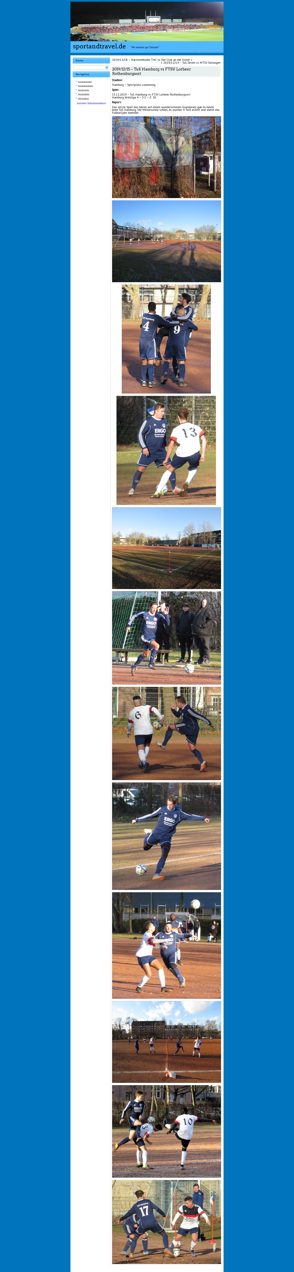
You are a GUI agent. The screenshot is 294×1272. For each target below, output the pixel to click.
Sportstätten (83, 94)
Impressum (81, 103)
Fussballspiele (85, 81)
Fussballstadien (85, 85)
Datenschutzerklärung (96, 103)
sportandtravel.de (99, 46)
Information (83, 98)
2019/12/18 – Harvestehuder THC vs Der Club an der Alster (151, 60)
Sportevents (83, 90)
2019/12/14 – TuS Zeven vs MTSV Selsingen (191, 63)
